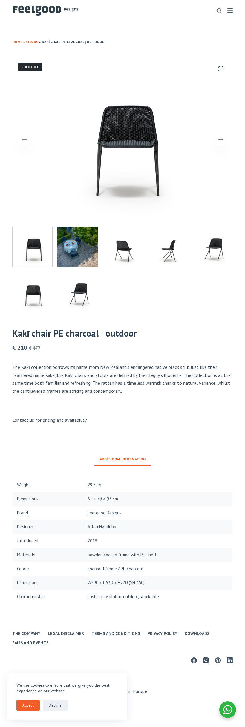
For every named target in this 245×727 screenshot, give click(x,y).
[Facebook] (194, 660)
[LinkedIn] (230, 660)
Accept (28, 705)
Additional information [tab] (123, 459)
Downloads (197, 633)
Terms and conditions (115, 633)
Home (17, 41)
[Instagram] (206, 660)
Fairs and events (30, 642)
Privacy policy (162, 633)
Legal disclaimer (66, 633)
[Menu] (230, 10)
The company (26, 633)
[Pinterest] (218, 660)
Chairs (32, 41)
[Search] (219, 10)
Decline (55, 705)
